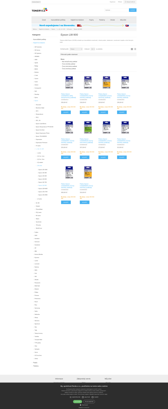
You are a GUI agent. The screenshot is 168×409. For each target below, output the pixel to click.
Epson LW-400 (42, 176)
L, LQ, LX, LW (61, 29)
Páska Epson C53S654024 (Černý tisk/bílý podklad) (123, 140)
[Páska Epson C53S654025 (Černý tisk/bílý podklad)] (69, 172)
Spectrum (37, 324)
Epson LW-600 (42, 179)
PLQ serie (38, 212)
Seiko (36, 311)
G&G (36, 235)
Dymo (36, 97)
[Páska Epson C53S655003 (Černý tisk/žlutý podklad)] (88, 172)
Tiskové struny (39, 333)
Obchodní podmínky (59, 382)
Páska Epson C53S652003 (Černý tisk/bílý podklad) (86, 95)
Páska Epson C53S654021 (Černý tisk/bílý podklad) (105, 140)
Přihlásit (120, 2)
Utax (36, 346)
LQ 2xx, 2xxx (40, 159)
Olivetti (36, 279)
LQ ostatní (40, 162)
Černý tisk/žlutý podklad (69, 68)
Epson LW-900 (42, 185)
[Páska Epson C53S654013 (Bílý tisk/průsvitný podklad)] (69, 82)
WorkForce (39, 228)
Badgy (36, 66)
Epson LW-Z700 (42, 191)
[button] (84, 405)
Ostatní (38, 206)
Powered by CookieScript (84, 407)
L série (39, 153)
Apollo (36, 62)
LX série (39, 199)
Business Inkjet (40, 108)
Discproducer (39, 114)
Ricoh (36, 301)
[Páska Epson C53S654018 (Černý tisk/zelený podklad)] (88, 127)
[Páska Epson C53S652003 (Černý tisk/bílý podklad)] (88, 82)
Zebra (36, 358)
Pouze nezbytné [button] (89, 401)
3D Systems (38, 53)
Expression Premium (41, 142)
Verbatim (37, 349)
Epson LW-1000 (42, 169)
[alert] (84, 396)
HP (35, 248)
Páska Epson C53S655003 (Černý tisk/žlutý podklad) (86, 185)
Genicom (37, 241)
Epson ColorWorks (41, 123)
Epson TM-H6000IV (41, 136)
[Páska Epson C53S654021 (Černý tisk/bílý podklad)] (106, 127)
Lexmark (37, 264)
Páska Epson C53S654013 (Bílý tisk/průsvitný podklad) (68, 95)
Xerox (36, 352)
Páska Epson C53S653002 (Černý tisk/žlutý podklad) (105, 95)
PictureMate (39, 209)
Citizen (36, 85)
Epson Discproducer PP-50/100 (44, 126)
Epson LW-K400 (42, 188)
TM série (38, 225)
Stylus (37, 218)
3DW (36, 59)
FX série (38, 145)
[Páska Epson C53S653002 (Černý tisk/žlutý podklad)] (106, 82)
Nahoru (35, 29)
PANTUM (37, 286)
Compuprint (38, 88)
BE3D (36, 69)
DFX (37, 111)
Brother (37, 72)
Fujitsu (36, 232)
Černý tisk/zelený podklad (69, 66)
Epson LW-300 (42, 172)
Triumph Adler (38, 339)
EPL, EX (38, 120)
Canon (36, 78)
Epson (53, 29)
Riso (36, 305)
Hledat (112, 20)
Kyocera (37, 257)
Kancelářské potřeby (58, 20)
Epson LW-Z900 (42, 195)
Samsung (37, 308)
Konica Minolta (39, 254)
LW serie (69, 29)
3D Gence (37, 50)
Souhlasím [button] (77, 401)
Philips (36, 292)
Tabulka (132, 49)
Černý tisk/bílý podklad (68, 64)
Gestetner (37, 245)
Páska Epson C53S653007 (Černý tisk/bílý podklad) (67, 140)
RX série (38, 215)
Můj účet (123, 20)
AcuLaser (38, 104)
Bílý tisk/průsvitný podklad (69, 61)
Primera (37, 295)
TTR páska (38, 342)
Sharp (36, 317)
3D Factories (38, 47)
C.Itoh (36, 75)
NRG (36, 270)
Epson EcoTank (40, 130)
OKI (36, 276)
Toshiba (37, 336)
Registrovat (112, 2)
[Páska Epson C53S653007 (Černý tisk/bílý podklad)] (69, 127)
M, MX (37, 203)
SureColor (38, 222)
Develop (37, 94)
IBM (36, 251)
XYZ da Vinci (38, 355)
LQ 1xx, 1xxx (40, 156)
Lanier (36, 260)
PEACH (37, 289)
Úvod (44, 20)
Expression (39, 139)
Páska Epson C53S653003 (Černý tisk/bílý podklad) (123, 95)
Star (36, 327)
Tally (36, 330)
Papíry (91, 20)
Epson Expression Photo (42, 133)
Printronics (37, 298)
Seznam (135, 49)
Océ (36, 273)
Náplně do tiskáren (77, 20)
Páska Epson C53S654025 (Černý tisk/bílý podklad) (67, 185)
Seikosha (37, 314)
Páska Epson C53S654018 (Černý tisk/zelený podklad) (86, 140)
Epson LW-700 (42, 182)
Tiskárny (102, 20)
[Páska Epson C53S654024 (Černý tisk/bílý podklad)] (125, 127)
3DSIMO (37, 56)
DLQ (37, 117)
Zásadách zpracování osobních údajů (98, 394)
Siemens (37, 320)
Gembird (37, 238)
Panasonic (37, 282)
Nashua (37, 267)
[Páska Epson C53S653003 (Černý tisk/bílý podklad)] (125, 82)
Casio (36, 81)
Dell (36, 91)
